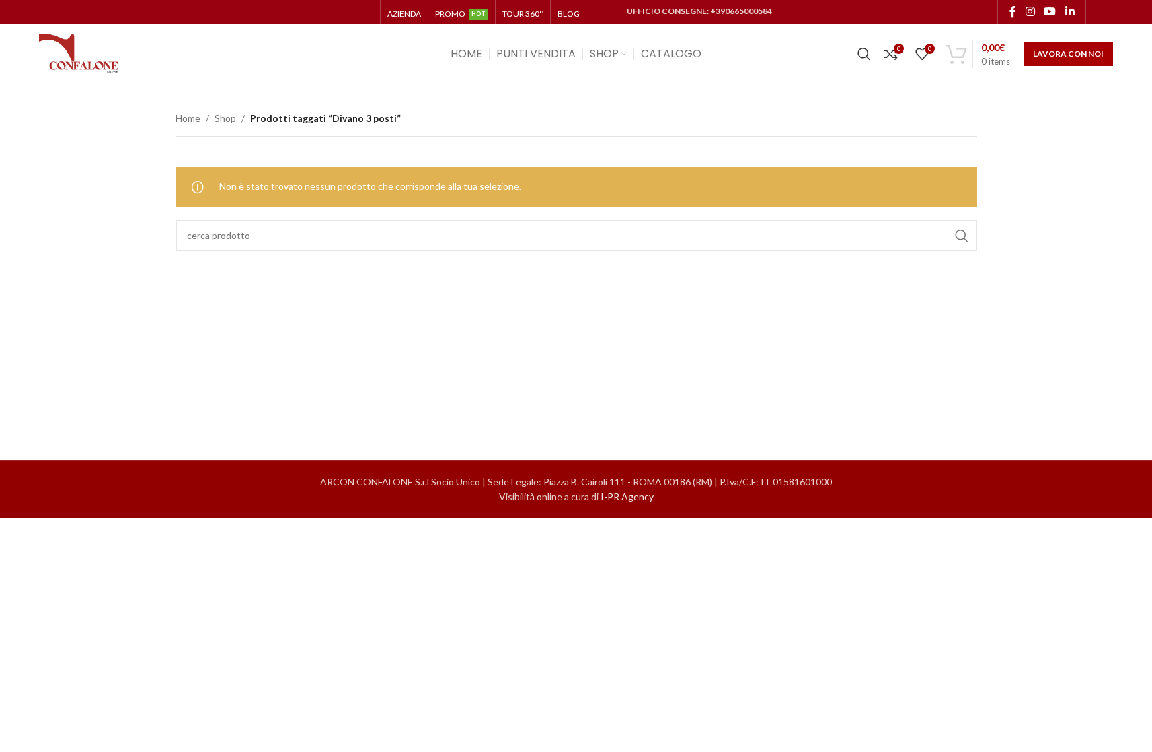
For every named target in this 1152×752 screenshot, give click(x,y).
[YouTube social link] (1050, 11)
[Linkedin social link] (1070, 11)
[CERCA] (961, 235)
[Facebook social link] (1013, 11)
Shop (225, 118)
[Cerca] (864, 53)
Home (188, 118)
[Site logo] (79, 53)
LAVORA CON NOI (1068, 53)
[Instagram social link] (1030, 11)
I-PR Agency (627, 496)
